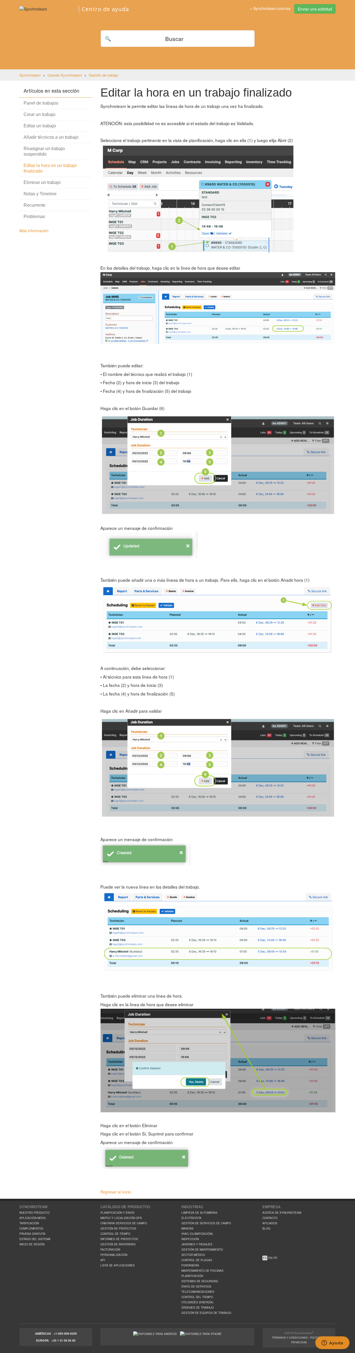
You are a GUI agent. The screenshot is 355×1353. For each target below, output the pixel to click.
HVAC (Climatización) (197, 1234)
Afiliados (269, 1223)
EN (270, 1258)
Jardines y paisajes (196, 1244)
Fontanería (190, 1265)
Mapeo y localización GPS (121, 1218)
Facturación (110, 1249)
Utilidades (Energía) (197, 1302)
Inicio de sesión (31, 1244)
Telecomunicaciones (197, 1292)
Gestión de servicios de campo (206, 1223)
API (102, 1260)
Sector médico (193, 1255)
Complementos (31, 1228)
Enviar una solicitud (315, 9)
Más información (34, 230)
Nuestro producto (34, 1213)
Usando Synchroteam (64, 75)
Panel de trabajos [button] (41, 103)
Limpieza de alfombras (199, 1213)
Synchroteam (30, 75)
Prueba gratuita (32, 1234)
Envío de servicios (196, 1286)
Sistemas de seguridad (199, 1281)
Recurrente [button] (34, 205)
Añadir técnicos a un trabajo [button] (51, 137)
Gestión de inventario (118, 1244)
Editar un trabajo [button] (40, 125)
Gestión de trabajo (103, 75)
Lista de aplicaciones (117, 1265)
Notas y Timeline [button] (40, 193)
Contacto (270, 1218)
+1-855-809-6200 (65, 1333)
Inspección (190, 1239)
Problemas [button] (34, 216)
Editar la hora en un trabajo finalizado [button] (50, 168)
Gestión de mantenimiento (202, 1249)
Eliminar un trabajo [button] (42, 182)
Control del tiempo (197, 1297)
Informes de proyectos (119, 1239)
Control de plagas (196, 1260)
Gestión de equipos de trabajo (206, 1313)
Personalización (113, 1255)
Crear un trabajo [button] (39, 114)
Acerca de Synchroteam (281, 1213)
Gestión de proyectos (118, 1228)
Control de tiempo (115, 1234)
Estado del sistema (34, 1239)
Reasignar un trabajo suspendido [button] (44, 151)
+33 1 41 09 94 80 (63, 1340)
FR (275, 1258)
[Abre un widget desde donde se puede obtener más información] (332, 1343)
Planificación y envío (117, 1213)
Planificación (192, 1276)
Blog (266, 1228)
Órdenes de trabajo (197, 1307)
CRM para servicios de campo (123, 1223)
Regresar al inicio (115, 1192)
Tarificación (29, 1223)
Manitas (187, 1228)
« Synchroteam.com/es (270, 8)
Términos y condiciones (290, 1337)
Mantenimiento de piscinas (202, 1271)
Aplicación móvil (32, 1218)
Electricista (191, 1218)
